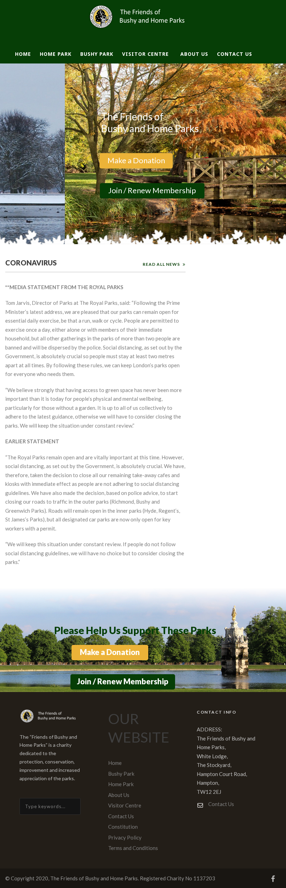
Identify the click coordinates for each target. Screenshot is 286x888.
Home (23, 54)
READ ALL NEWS (161, 264)
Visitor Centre (145, 54)
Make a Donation (123, 160)
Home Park (56, 54)
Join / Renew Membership (139, 190)
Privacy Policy (125, 837)
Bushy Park (96, 54)
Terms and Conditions (133, 848)
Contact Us (234, 54)
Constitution (123, 826)
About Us (194, 54)
